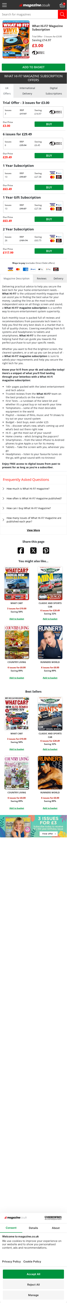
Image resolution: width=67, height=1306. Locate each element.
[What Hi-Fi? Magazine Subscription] (16, 39)
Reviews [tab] (42, 278)
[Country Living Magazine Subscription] (16, 642)
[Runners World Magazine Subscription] (50, 642)
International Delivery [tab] (27, 90)
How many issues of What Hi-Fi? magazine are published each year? (34, 519)
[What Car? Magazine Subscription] (16, 583)
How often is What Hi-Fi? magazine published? (34, 498)
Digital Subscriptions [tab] (54, 90)
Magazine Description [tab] (17, 278)
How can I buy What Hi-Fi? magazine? (29, 508)
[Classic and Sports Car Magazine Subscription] (50, 583)
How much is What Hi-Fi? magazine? (28, 488)
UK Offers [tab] (7, 90)
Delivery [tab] (58, 278)
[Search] (62, 14)
